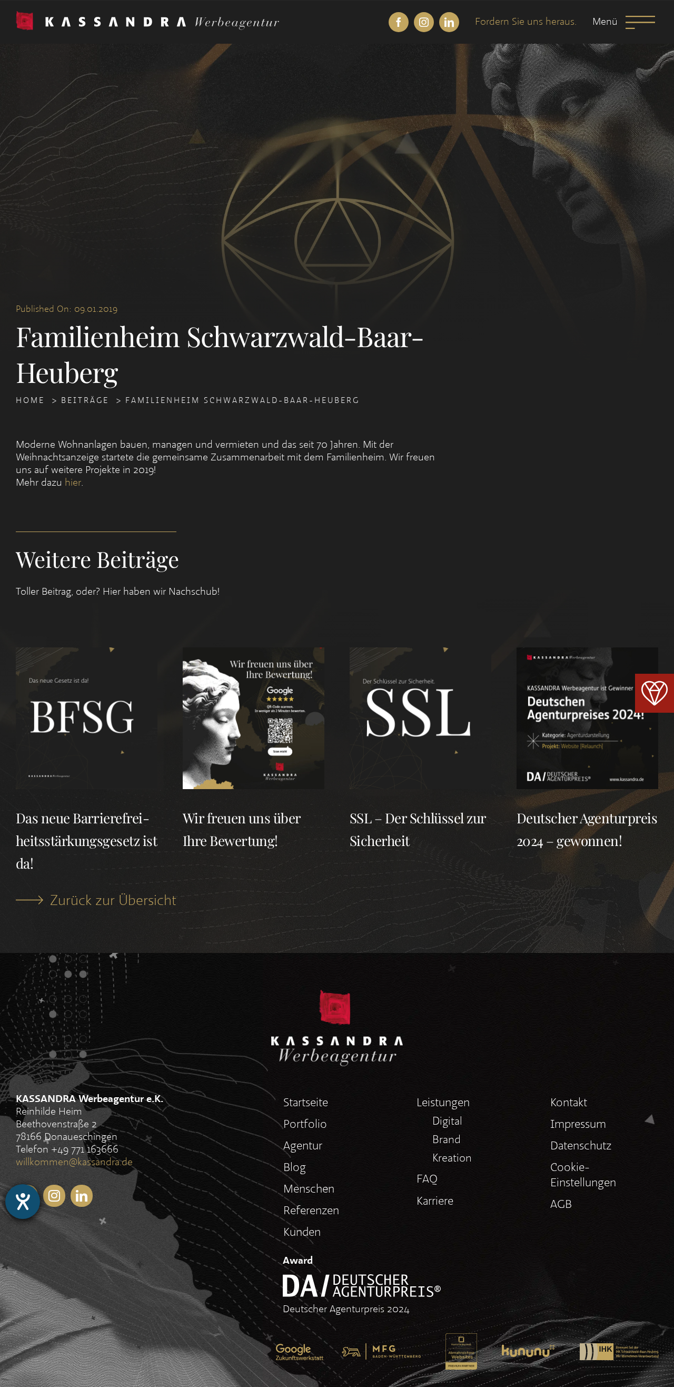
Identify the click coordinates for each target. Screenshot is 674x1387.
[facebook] (399, 22)
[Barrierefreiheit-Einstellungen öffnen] (22, 1201)
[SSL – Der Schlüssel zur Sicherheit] (420, 655)
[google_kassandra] (299, 1351)
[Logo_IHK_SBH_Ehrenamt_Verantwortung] (619, 1350)
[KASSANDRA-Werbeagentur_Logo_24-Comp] (147, 18)
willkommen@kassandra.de (74, 1162)
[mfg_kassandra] (381, 1350)
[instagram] (424, 22)
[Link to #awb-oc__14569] (640, 22)
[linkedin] (449, 22)
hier (73, 483)
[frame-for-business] (461, 1340)
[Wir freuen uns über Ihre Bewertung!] (253, 655)
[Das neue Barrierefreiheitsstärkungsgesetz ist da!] (86, 655)
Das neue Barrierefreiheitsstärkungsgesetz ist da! (86, 840)
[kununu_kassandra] (528, 1352)
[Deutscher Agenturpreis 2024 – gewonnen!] (587, 655)
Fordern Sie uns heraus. (526, 22)
